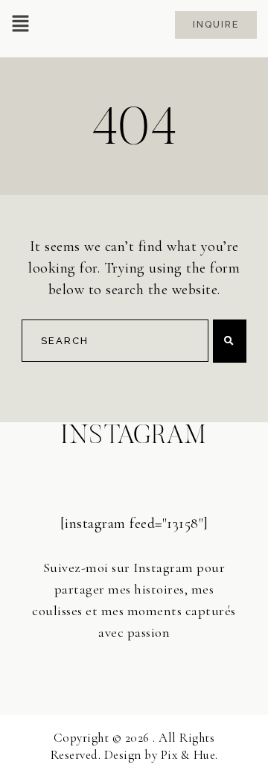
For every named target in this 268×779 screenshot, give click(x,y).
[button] (20, 25)
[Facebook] (134, 666)
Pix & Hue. (189, 755)
